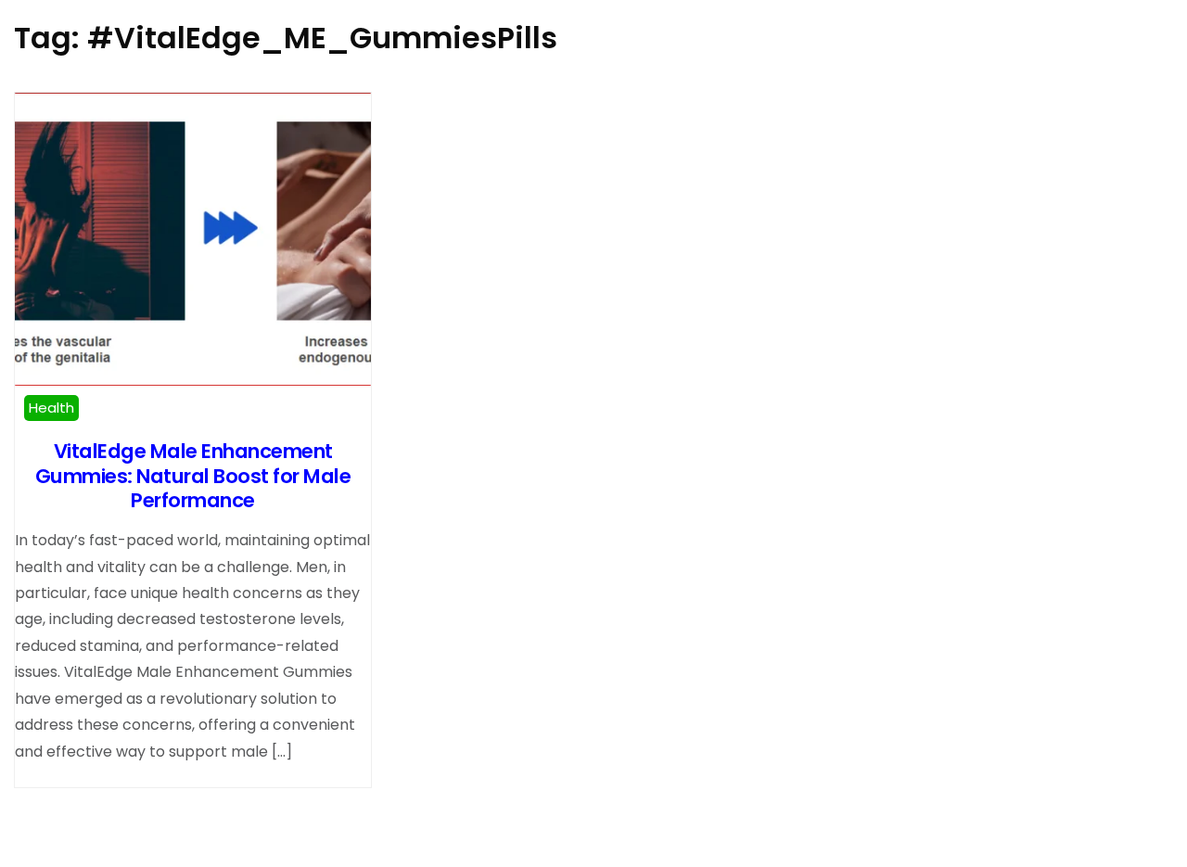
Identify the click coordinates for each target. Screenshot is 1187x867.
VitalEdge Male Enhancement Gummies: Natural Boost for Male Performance (193, 476)
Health (51, 407)
